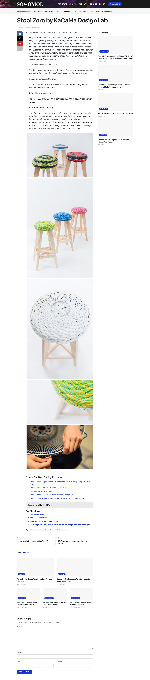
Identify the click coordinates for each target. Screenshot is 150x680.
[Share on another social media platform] (20, 48)
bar (42, 530)
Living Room (37, 11)
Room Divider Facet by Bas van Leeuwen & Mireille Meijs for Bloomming (114, 86)
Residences (103, 135)
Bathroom (108, 11)
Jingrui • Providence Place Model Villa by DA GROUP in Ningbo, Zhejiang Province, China (115, 57)
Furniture (62, 4)
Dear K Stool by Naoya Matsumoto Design (44, 521)
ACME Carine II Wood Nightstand (41, 491)
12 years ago (103, 144)
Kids (79, 11)
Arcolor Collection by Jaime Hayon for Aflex (115, 113)
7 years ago (102, 61)
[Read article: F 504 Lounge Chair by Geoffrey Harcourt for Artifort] (81, 594)
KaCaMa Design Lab (59, 530)
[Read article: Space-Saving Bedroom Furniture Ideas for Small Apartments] (75, 567)
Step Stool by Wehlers (37, 514)
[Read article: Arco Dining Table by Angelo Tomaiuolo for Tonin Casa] (28, 594)
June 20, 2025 (61, 584)
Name (19, 653)
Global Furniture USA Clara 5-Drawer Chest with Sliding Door (51, 495)
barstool (48, 530)
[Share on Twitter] (20, 38)
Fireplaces (99, 11)
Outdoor (67, 11)
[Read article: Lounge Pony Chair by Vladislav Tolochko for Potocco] (55, 594)
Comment (20, 627)
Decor (102, 4)
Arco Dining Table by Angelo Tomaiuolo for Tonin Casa (27, 604)
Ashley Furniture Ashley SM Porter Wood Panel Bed (47, 488)
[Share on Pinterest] (20, 43)
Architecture (75, 4)
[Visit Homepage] (30, 4)
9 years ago (102, 116)
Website (59, 662)
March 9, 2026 (22, 584)
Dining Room (35, 27)
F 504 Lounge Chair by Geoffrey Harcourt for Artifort (81, 604)
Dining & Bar (48, 11)
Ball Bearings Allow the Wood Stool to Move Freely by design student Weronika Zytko (60, 525)
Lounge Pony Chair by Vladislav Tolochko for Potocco (54, 604)
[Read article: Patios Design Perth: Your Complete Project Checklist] (35, 567)
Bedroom (58, 11)
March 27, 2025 (22, 607)
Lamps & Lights (90, 4)
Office (74, 11)
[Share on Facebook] (20, 33)
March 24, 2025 (48, 607)
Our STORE (116, 4)
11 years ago (20, 27)
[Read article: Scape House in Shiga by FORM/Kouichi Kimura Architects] (115, 128)
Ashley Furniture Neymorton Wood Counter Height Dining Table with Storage (56, 498)
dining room (34, 530)
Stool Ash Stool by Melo (38, 518)
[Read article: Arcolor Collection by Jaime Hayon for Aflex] (115, 102)
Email (19, 662)
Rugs (91, 11)
